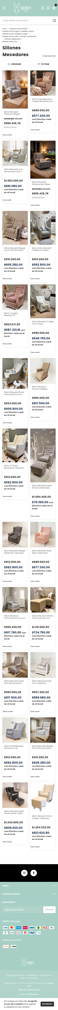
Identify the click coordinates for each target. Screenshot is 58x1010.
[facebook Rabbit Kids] (33, 873)
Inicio (4, 28)
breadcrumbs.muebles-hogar (15, 34)
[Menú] (4, 8)
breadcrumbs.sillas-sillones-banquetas (19, 36)
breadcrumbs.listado (18, 28)
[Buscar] (54, 20)
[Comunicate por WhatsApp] (48, 8)
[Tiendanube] (29, 994)
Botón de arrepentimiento (29, 989)
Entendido (47, 1004)
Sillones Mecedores (13, 39)
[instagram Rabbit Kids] (24, 873)
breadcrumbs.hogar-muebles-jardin (18, 31)
